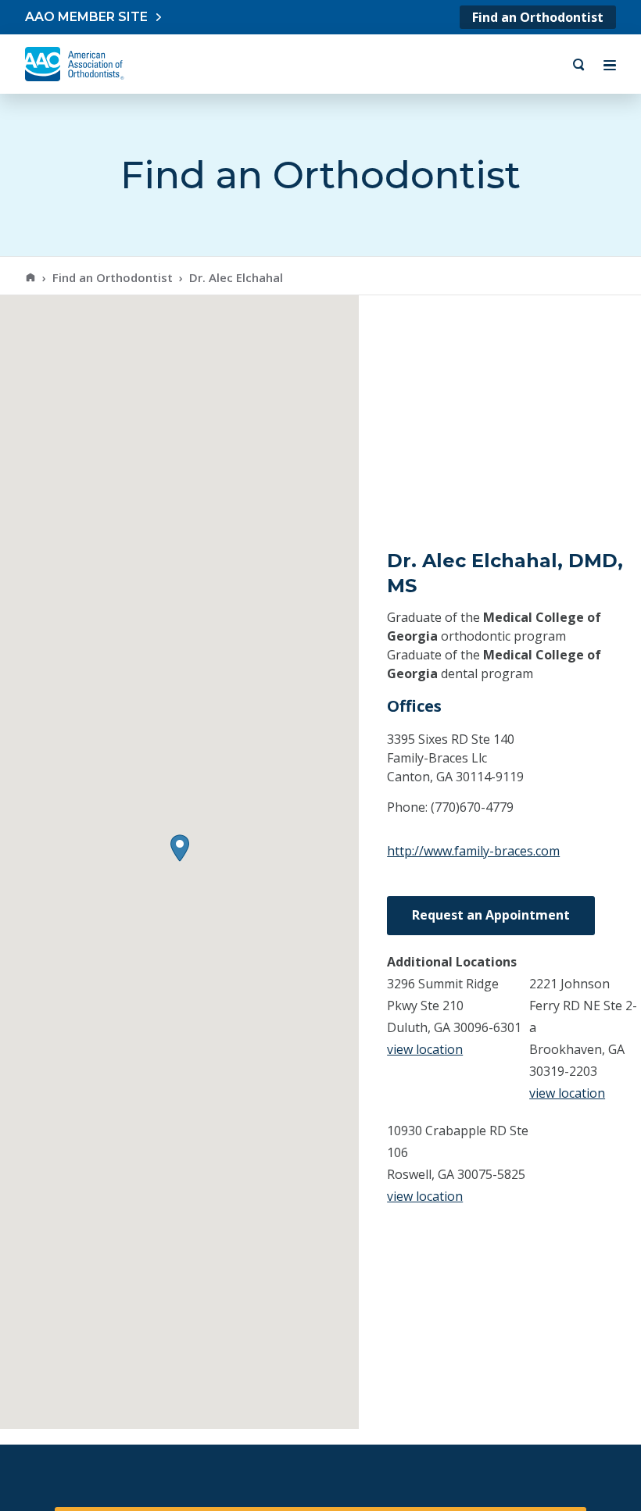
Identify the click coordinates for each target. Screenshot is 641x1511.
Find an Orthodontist (537, 17)
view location (425, 1049)
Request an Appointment (491, 914)
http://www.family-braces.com (473, 850)
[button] (179, 848)
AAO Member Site (86, 16)
